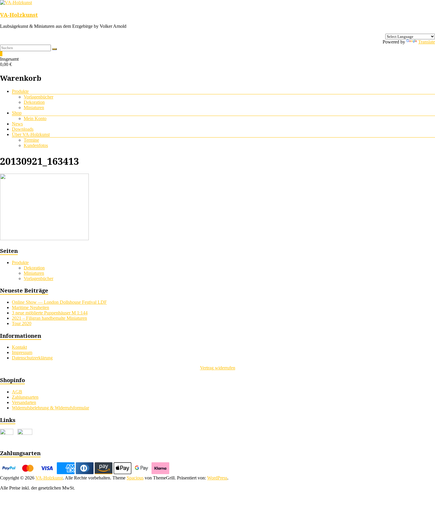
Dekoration (34, 102)
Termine (31, 140)
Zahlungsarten (25, 397)
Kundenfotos (36, 145)
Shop (17, 112)
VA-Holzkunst (19, 14)
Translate (426, 41)
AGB (17, 391)
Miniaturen (34, 107)
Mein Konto (35, 118)
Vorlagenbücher (38, 96)
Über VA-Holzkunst (31, 134)
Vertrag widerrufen (217, 367)
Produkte (20, 91)
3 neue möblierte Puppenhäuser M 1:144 (50, 312)
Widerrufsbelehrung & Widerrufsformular (50, 407)
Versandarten (24, 402)
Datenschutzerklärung (32, 357)
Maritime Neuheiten (30, 307)
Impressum (22, 352)
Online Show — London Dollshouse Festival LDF (59, 302)
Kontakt (19, 347)
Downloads (22, 129)
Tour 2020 (21, 323)
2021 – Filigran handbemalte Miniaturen (49, 318)
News (17, 123)
